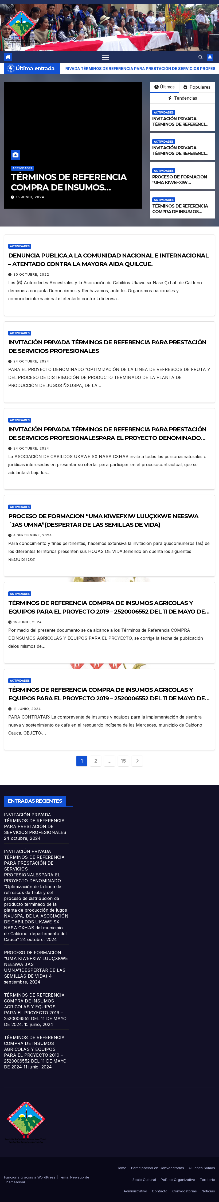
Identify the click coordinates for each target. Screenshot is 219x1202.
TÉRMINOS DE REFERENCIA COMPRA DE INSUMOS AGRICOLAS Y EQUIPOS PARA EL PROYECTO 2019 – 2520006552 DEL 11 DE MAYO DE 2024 (106, 698)
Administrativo (135, 1191)
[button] (200, 57)
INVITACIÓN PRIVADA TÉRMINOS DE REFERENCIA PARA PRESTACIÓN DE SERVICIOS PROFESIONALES (181, 127)
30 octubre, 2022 (31, 274)
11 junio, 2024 (27, 709)
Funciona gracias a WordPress (30, 1177)
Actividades (22, 168)
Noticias (208, 1191)
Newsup (77, 1177)
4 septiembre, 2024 (32, 535)
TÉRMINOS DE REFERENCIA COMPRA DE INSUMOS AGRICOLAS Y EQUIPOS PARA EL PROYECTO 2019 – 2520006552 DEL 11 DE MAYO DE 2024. (106, 611)
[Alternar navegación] (105, 57)
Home (121, 1168)
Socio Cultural (144, 1179)
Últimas (167, 86)
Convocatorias (184, 1191)
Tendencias (185, 98)
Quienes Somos (202, 1168)
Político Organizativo (178, 1179)
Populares (199, 87)
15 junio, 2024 (30, 197)
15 (123, 761)
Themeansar (14, 1182)
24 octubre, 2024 (31, 361)
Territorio (207, 1179)
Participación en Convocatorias (157, 1168)
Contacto (159, 1191)
